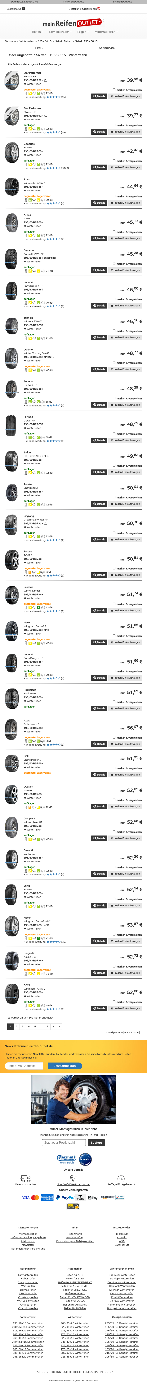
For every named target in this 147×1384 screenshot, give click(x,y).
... (41, 1026)
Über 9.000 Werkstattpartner (73, 1184)
